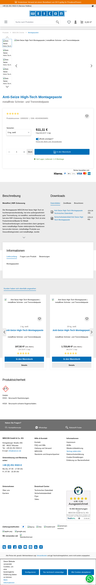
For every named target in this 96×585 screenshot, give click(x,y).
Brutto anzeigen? (46, 139)
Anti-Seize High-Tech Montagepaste (24, 330)
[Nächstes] (91, 66)
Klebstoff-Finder (75, 428)
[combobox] (34, 22)
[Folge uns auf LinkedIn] (36, 547)
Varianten (10, 128)
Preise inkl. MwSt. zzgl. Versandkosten (49, 142)
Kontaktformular (14, 428)
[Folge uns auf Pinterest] (31, 547)
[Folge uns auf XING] (41, 547)
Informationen (72, 438)
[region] (48, 66)
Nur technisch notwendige (53, 572)
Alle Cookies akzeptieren (81, 572)
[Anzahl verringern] (9, 152)
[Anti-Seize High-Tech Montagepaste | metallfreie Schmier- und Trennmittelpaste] (53, 66)
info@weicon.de (14, 451)
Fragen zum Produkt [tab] (28, 256)
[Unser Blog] (5, 547)
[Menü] (5, 22)
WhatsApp (43, 428)
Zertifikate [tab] (67, 203)
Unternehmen (8, 486)
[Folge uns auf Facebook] (15, 547)
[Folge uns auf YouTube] (26, 547)
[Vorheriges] (16, 66)
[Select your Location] (93, 6)
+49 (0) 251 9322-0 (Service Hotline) (17, 6)
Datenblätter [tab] (55, 203)
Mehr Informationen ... (10, 581)
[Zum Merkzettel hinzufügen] (87, 116)
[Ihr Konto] (75, 22)
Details (24, 365)
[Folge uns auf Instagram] (10, 547)
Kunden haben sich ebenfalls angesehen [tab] (20, 288)
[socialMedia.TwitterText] (21, 547)
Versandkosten (42, 555)
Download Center (41, 486)
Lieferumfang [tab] (11, 256)
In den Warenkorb (63, 152)
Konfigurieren (30, 572)
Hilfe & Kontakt (40, 438)
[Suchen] (57, 22)
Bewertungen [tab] (44, 256)
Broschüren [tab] (78, 203)
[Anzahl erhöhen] (24, 152)
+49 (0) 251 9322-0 (12, 465)
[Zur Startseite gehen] (48, 14)
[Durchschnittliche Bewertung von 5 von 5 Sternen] (27, 113)
